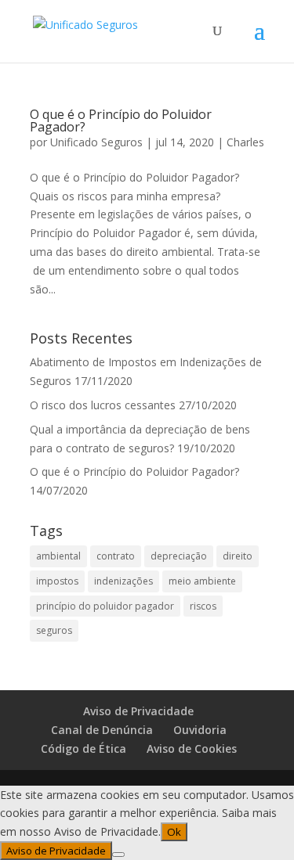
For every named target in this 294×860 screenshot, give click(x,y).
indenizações (123, 581)
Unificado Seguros (96, 142)
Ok (174, 832)
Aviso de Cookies (192, 748)
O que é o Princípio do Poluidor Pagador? (121, 120)
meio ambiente (202, 581)
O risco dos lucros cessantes (103, 405)
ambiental (58, 556)
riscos (203, 606)
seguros (54, 630)
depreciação (179, 556)
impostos (57, 581)
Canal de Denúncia (102, 729)
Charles (245, 142)
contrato (115, 556)
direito (237, 556)
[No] (118, 854)
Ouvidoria (200, 729)
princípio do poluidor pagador (105, 606)
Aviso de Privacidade (138, 710)
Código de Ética (83, 748)
